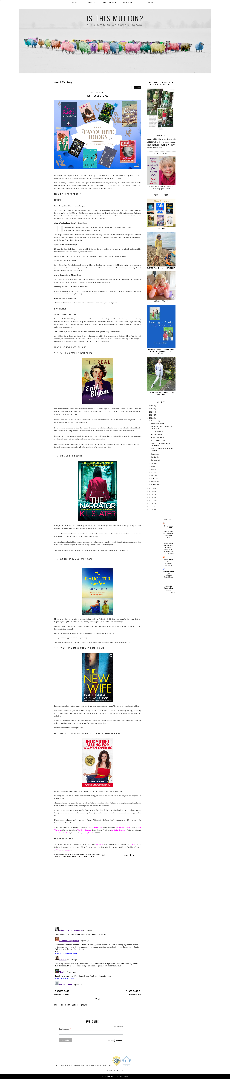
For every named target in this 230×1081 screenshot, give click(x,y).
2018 (151, 497)
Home (98, 998)
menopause (156, 147)
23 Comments (96, 855)
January (153, 484)
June (152, 469)
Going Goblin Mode (157, 437)
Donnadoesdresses (168, 572)
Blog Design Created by (115, 1076)
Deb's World (168, 543)
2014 (151, 506)
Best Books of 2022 (157, 434)
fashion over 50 (160, 144)
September (154, 460)
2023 (151, 415)
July (152, 466)
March (153, 478)
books (60, 856)
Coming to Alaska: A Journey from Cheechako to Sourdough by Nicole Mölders (161, 351)
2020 (151, 491)
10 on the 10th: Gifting (158, 440)
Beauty (149, 139)
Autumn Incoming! (161, 301)
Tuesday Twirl (147, 2)
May (152, 472)
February (154, 481)
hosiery (149, 147)
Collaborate (90, 2)
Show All (173, 592)
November (154, 454)
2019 (151, 494)
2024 (151, 412)
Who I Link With (109, 2)
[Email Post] (103, 855)
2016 (151, 503)
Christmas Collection (157, 431)
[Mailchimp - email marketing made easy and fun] (115, 1042)
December (154, 421)
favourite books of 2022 (70, 856)
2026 (151, 406)
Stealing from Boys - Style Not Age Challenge (161, 393)
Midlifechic (168, 586)
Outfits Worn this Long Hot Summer (161, 268)
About (74, 2)
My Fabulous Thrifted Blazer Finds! (168, 577)
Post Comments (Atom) (77, 1005)
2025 (151, 409)
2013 (151, 509)
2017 (151, 500)
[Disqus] (97, 894)
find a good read (84, 856)
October (153, 457)
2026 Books (128, 2)
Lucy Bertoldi (89, 833)
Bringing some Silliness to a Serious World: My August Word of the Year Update (168, 549)
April (153, 475)
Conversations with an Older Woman (168, 528)
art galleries (166, 142)
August (153, 463)
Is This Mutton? (115, 18)
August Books (161, 229)
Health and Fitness (165, 139)
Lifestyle (92, 856)
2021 (151, 488)
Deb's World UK (168, 560)
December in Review (157, 423)
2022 (151, 418)
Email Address (65, 1029)
